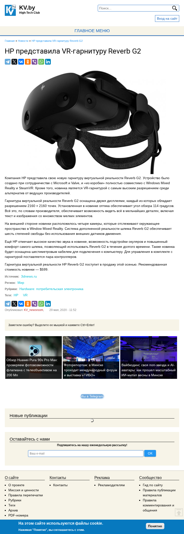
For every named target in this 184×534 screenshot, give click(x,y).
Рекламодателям (111, 485)
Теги (11, 505)
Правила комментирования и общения (158, 505)
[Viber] (34, 62)
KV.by (27, 7)
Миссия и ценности (23, 490)
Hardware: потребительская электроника (51, 289)
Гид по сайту (153, 485)
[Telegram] (8, 62)
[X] (14, 62)
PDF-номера (18, 515)
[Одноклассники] (28, 62)
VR (25, 295)
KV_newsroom (33, 310)
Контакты (60, 485)
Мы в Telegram (92, 396)
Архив (13, 510)
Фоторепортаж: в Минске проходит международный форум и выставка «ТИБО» (90, 370)
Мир (20, 283)
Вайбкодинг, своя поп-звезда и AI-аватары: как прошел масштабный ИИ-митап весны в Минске (148, 370)
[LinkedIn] (48, 62)
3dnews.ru (29, 276)
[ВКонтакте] (21, 62)
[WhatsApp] (41, 62)
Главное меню (92, 30)
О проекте (16, 485)
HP (16, 295)
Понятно (155, 526)
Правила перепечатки (25, 495)
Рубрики (14, 500)
